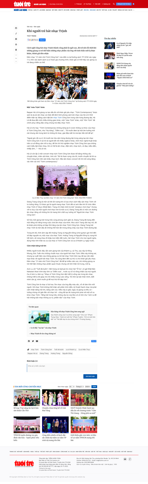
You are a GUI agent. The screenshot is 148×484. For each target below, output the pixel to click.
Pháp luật (80, 10)
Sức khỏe (66, 10)
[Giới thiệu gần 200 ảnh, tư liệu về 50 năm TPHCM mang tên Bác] (84, 424)
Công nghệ (64, 451)
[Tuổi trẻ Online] (24, 463)
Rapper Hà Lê (32, 353)
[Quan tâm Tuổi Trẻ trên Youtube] (125, 459)
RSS (115, 464)
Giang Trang (44, 353)
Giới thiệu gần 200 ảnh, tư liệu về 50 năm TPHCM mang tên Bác (83, 437)
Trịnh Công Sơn (46, 349)
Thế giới (42, 451)
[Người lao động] (40, 4)
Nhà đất (111, 451)
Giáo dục (73, 10)
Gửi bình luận (90, 376)
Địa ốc (130, 10)
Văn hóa (87, 451)
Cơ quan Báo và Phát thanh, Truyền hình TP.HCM (54, 470)
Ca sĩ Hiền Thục (84, 349)
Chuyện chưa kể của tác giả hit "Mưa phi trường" (125, 85)
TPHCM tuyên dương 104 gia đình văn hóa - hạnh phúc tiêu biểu (26, 437)
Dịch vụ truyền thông (83, 464)
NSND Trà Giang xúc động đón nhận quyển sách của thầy (124, 65)
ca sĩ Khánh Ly (71, 349)
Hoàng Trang (55, 353)
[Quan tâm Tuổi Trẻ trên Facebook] (129, 459)
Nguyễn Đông (67, 353)
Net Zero (54, 10)
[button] (16, 55)
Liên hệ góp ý (109, 464)
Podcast (79, 4)
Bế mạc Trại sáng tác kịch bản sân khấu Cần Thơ (26, 409)
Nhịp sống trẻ (80, 451)
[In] (16, 44)
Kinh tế (60, 10)
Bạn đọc (48, 10)
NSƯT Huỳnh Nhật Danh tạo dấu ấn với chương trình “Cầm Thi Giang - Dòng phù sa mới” (83, 410)
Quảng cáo (107, 4)
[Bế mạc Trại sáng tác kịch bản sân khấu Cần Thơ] (27, 397)
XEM (94, 387)
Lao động (42, 10)
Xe (69, 451)
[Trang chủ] (20, 10)
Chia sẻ (42, 40)
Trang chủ (13, 451)
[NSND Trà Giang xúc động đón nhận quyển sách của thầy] (109, 65)
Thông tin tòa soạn (45, 468)
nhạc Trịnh (57, 118)
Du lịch (72, 451)
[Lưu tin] (16, 50)
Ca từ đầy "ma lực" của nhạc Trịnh (43, 328)
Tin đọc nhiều (110, 38)
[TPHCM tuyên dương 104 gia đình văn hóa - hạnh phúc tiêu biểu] (27, 424)
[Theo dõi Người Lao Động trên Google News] (33, 39)
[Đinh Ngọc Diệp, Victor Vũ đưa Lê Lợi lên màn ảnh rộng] (109, 55)
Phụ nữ (114, 10)
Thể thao (104, 10)
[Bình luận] (16, 39)
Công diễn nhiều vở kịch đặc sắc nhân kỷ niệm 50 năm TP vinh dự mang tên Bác (54, 437)
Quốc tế (35, 10)
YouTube (88, 4)
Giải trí (98, 10)
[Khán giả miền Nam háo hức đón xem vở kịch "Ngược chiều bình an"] (109, 76)
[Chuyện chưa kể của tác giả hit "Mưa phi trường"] (109, 86)
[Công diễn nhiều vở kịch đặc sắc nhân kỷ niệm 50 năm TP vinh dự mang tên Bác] (55, 424)
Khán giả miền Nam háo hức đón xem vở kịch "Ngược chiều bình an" (125, 76)
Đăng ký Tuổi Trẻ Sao (124, 4)
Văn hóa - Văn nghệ (90, 10)
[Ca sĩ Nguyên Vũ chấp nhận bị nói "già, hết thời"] (109, 45)
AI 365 (110, 10)
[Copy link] (16, 34)
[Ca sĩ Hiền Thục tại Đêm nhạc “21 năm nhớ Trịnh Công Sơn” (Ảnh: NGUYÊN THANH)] (62, 180)
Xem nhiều (26, 451)
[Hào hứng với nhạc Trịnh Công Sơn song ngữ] (39, 317)
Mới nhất (20, 451)
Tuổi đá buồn (59, 349)
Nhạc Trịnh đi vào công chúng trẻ (43, 334)
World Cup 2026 (123, 10)
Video (32, 451)
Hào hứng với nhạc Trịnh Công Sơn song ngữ (67, 312)
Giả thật (123, 451)
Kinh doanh (56, 451)
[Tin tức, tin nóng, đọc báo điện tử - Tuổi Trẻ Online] (24, 4)
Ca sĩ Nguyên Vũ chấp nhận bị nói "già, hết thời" (124, 45)
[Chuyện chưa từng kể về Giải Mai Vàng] (55, 397)
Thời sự (30, 10)
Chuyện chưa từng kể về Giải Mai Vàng (54, 409)
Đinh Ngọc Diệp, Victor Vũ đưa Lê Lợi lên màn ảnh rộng (125, 55)
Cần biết (97, 4)
